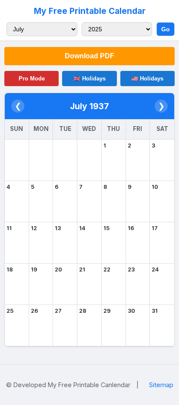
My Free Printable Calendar (90, 11)
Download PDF (89, 56)
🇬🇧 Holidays (89, 78)
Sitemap (161, 384)
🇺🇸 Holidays (147, 78)
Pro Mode (32, 78)
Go (165, 29)
